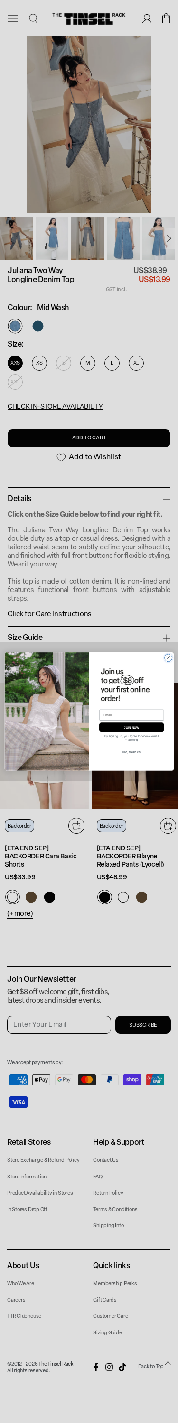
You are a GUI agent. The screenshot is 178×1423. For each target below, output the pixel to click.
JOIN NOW (131, 727)
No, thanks (131, 752)
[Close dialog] (168, 658)
